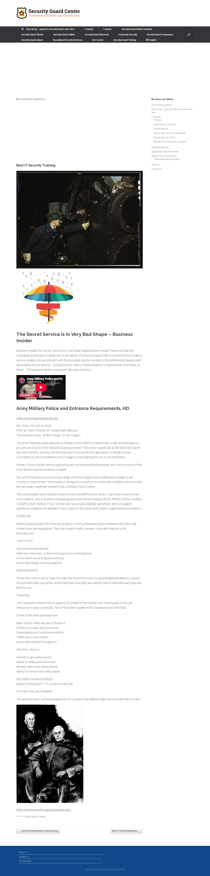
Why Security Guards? (161, 105)
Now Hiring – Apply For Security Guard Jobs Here (50, 29)
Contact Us (156, 169)
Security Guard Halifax (64, 34)
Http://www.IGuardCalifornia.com (37, 418)
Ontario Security (161, 128)
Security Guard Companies (160, 34)
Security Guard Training (124, 40)
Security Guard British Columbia (136, 29)
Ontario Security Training (35, 816)
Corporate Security (127, 34)
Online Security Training (165, 124)
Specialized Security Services (67, 40)
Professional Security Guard (166, 159)
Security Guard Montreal (96, 34)
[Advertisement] (105, 67)
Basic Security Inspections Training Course (38, 831)
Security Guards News (32, 40)
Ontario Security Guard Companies (170, 133)
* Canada (88, 29)
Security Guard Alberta (32, 34)
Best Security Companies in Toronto (170, 142)
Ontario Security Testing (165, 137)
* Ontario (107, 29)
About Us (155, 164)
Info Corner (98, 40)
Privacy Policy (25, 861)
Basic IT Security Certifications (126, 831)
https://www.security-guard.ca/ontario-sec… (44, 809)
